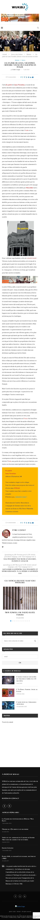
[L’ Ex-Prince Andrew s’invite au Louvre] (8, 693)
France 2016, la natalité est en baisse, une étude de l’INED (19, 857)
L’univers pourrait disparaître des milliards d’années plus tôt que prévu (26, 679)
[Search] (38, 28)
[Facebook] (4, 806)
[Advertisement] (20, 744)
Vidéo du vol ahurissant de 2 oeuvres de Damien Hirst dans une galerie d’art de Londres (18, 838)
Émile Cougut (16, 69)
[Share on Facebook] (24, 77)
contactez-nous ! (21, 497)
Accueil (4, 54)
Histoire (29, 54)
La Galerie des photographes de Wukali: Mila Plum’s (18, 820)
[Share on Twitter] (26, 77)
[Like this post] (22, 77)
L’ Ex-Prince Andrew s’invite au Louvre (27, 690)
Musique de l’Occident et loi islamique (15, 829)
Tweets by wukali (7, 722)
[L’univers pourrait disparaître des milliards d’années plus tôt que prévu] (8, 680)
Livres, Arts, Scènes (17, 54)
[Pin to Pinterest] (28, 77)
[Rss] (24, 896)
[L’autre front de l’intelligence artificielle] (8, 705)
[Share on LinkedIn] (30, 77)
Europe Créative (7, 848)
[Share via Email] (32, 77)
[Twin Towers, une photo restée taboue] (20, 598)
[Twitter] (9, 806)
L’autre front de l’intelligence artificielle (26, 703)
